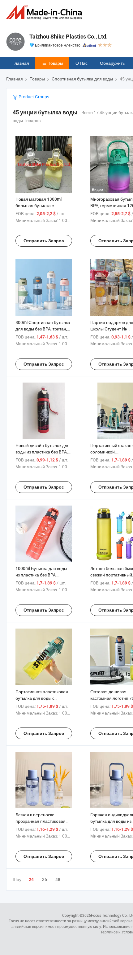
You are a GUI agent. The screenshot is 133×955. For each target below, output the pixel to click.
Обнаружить (112, 63)
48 (57, 879)
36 (44, 879)
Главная (20, 63)
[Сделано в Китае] (45, 12)
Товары (55, 63)
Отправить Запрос (44, 240)
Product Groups (33, 97)
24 (31, 879)
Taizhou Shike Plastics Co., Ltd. (68, 36)
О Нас (81, 63)
